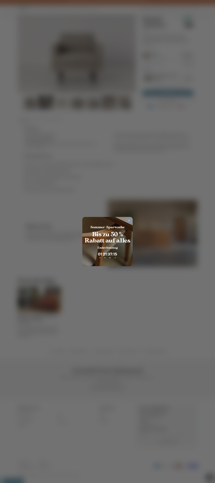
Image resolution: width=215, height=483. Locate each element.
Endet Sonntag (108, 247)
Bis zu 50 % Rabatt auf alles (107, 237)
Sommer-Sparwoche (107, 227)
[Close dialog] (129, 221)
